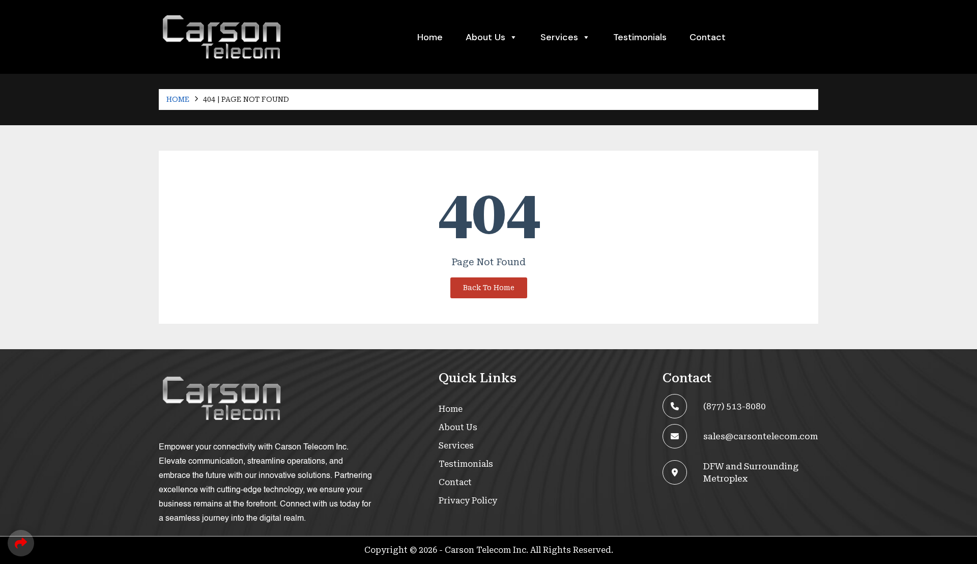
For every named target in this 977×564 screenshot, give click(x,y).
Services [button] (559, 37)
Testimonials (640, 37)
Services (456, 445)
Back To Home (488, 288)
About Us (485, 37)
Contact (707, 37)
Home (430, 37)
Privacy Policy (468, 500)
